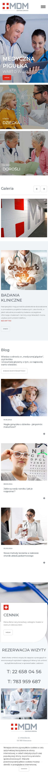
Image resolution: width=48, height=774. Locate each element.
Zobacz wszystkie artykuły (14, 371)
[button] (37, 189)
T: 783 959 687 (24, 681)
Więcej (5, 328)
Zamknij (24, 768)
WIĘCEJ (6, 77)
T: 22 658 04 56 (24, 671)
